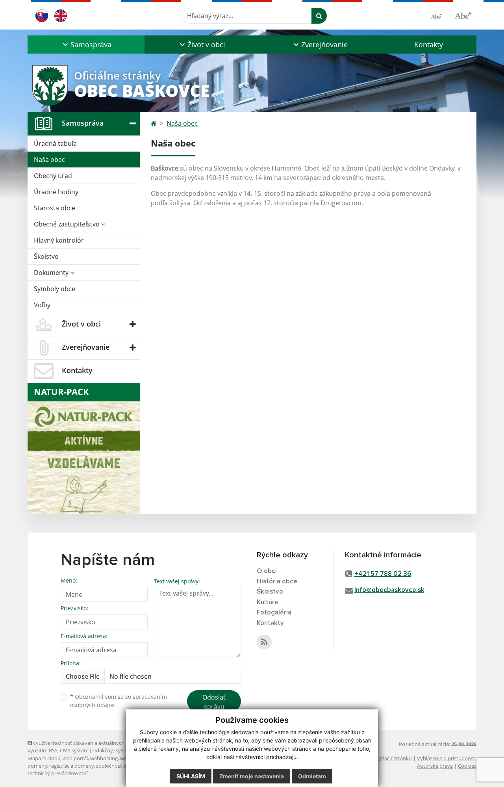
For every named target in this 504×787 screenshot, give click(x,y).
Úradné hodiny (56, 191)
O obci (267, 571)
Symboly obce (54, 288)
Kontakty (428, 44)
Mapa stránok (44, 758)
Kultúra (267, 602)
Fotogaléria (274, 612)
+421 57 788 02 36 (382, 574)
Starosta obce (54, 208)
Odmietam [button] (312, 776)
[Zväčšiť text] (463, 14)
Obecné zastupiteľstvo (67, 224)
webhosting (104, 758)
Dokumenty (52, 272)
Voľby (42, 305)
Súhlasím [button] (190, 776)
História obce (277, 581)
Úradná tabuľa (55, 143)
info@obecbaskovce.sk (389, 590)
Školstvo (46, 256)
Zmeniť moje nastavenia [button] (251, 776)
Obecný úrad (53, 175)
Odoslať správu (214, 702)
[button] (86, 44)
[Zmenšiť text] (439, 15)
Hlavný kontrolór (59, 240)
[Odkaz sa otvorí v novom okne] (264, 642)
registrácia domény (71, 765)
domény (37, 765)
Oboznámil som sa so (118, 701)
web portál (75, 758)
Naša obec (49, 159)
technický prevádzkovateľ (57, 773)
